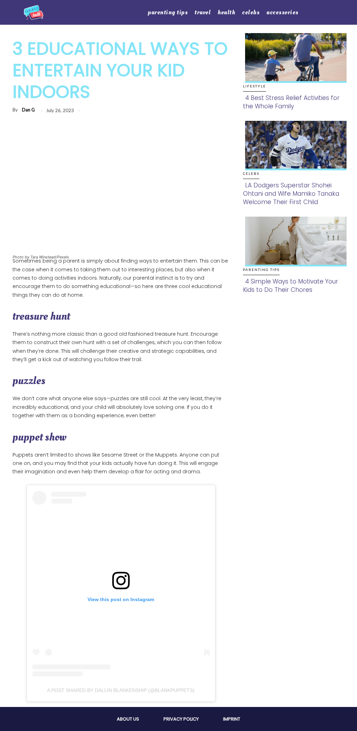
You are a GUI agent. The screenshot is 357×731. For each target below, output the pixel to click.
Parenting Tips (261, 269)
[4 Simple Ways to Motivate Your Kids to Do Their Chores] (293, 246)
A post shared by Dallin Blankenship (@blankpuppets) (121, 690)
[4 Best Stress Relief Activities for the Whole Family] (293, 63)
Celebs (251, 173)
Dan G (28, 109)
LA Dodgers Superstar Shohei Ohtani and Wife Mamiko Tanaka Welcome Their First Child (291, 193)
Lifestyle (254, 86)
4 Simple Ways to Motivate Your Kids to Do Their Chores (290, 285)
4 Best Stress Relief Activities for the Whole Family (291, 102)
